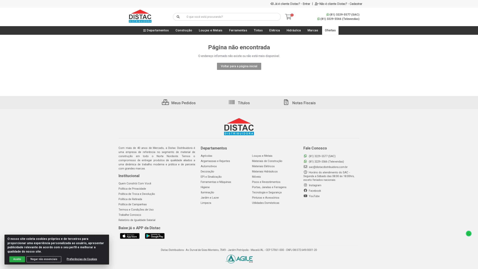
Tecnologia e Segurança (267, 192)
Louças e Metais (262, 155)
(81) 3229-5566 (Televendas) (339, 19)
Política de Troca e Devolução (137, 194)
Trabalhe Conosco (130, 215)
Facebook (314, 190)
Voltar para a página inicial (239, 66)
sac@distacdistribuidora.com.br (328, 167)
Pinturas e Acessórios (265, 197)
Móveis (256, 176)
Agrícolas (206, 155)
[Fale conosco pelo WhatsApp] (468, 233)
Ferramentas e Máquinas (216, 182)
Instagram (314, 185)
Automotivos (209, 166)
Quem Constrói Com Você (135, 183)
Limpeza (206, 203)
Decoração (207, 171)
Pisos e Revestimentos (266, 182)
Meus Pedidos (183, 103)
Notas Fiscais (303, 103)
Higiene (205, 187)
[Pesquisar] (178, 17)
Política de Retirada (130, 199)
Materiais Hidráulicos (265, 171)
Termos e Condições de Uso (136, 209)
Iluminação (207, 192)
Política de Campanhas (133, 204)
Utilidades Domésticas (265, 203)
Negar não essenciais (43, 259)
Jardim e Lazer (210, 197)
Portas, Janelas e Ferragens (269, 187)
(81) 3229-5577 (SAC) (344, 14)
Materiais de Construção (267, 161)
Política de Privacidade (132, 188)
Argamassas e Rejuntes (215, 161)
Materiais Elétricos (263, 166)
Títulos (243, 103)
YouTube (314, 196)
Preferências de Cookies (82, 259)
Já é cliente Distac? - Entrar (292, 3)
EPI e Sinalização (211, 176)
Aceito (17, 259)
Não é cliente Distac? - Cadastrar (340, 3)
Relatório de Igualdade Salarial (137, 220)
